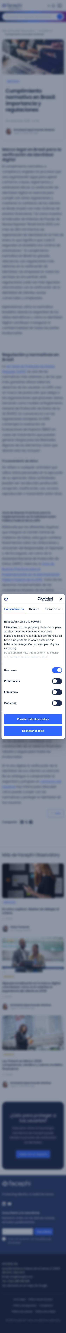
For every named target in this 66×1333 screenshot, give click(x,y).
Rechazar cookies (33, 730)
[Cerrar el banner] (60, 599)
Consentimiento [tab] (14, 608)
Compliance (45, 30)
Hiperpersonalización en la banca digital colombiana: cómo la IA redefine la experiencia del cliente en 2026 (31, 987)
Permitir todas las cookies (33, 719)
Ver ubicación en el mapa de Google (24, 1285)
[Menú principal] (59, 4)
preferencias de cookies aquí (28, 656)
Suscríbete (44, 1232)
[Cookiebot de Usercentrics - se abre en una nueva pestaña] (39, 599)
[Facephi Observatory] (12, 7)
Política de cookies (45, 1311)
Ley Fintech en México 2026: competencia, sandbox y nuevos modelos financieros (32, 1065)
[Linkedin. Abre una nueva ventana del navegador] (4, 1204)
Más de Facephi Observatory (18, 30)
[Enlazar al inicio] (33, 1183)
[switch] (57, 681)
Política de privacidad (40, 1299)
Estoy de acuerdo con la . (29, 1240)
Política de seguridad (24, 1305)
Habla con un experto (33, 1154)
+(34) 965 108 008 (18, 1281)
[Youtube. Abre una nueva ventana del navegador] (9, 1204)
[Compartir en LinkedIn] (21, 822)
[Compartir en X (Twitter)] (26, 822)
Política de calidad (22, 1311)
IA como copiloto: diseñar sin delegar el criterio (30, 911)
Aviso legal (20, 1299)
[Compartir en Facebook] (31, 822)
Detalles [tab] (34, 608)
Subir (58, 813)
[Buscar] (60, 16)
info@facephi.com (21, 1276)
